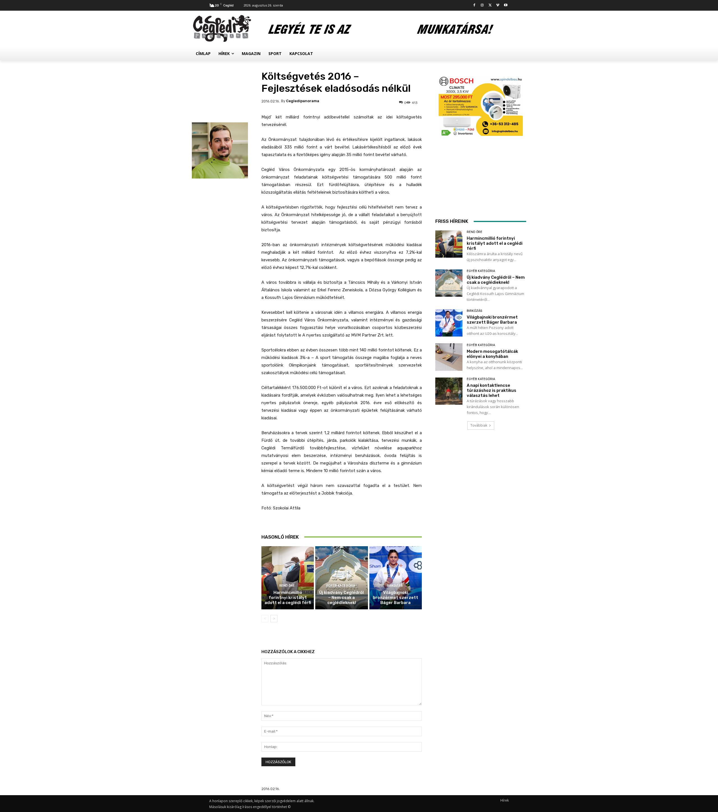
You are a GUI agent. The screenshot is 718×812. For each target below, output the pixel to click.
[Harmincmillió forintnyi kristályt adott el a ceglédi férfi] (287, 577)
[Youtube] (505, 5)
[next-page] (273, 618)
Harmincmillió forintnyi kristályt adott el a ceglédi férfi (287, 597)
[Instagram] (482, 5)
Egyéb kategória (340, 585)
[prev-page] (264, 618)
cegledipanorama (302, 101)
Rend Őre (287, 585)
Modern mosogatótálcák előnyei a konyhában (492, 354)
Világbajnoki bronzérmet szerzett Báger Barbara (395, 597)
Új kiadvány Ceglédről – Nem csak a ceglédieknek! (341, 597)
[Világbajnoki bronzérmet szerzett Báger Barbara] (395, 577)
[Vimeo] (497, 5)
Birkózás (395, 585)
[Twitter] (490, 5)
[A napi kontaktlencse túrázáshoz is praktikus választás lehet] (448, 391)
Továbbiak (478, 425)
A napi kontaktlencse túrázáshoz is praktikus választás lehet (491, 390)
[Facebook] (474, 5)
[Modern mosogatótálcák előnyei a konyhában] (448, 356)
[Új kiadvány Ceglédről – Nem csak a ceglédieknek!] (341, 577)
